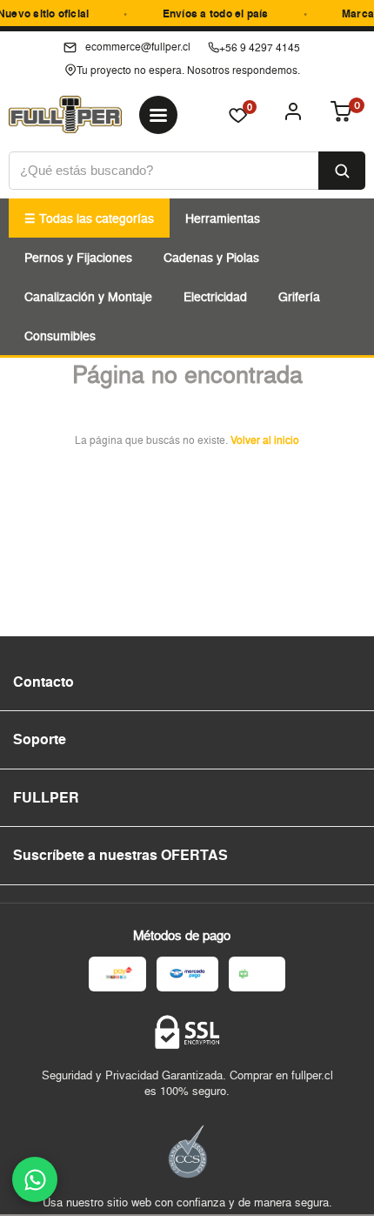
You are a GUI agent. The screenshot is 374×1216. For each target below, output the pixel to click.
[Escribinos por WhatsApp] (34, 1179)
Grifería (299, 296)
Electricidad (215, 296)
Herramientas (222, 218)
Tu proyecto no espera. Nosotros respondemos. (188, 70)
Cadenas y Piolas (211, 257)
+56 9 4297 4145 (259, 47)
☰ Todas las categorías (89, 218)
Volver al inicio (264, 440)
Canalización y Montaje (88, 296)
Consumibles (60, 335)
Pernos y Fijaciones (78, 257)
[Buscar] (341, 170)
